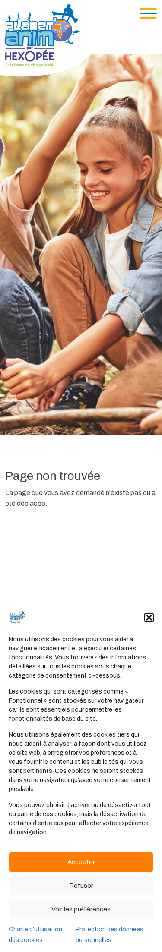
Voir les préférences (81, 909)
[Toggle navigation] (148, 13)
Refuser (81, 885)
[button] (149, 617)
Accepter (81, 861)
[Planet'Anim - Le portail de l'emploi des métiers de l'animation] (49, 40)
